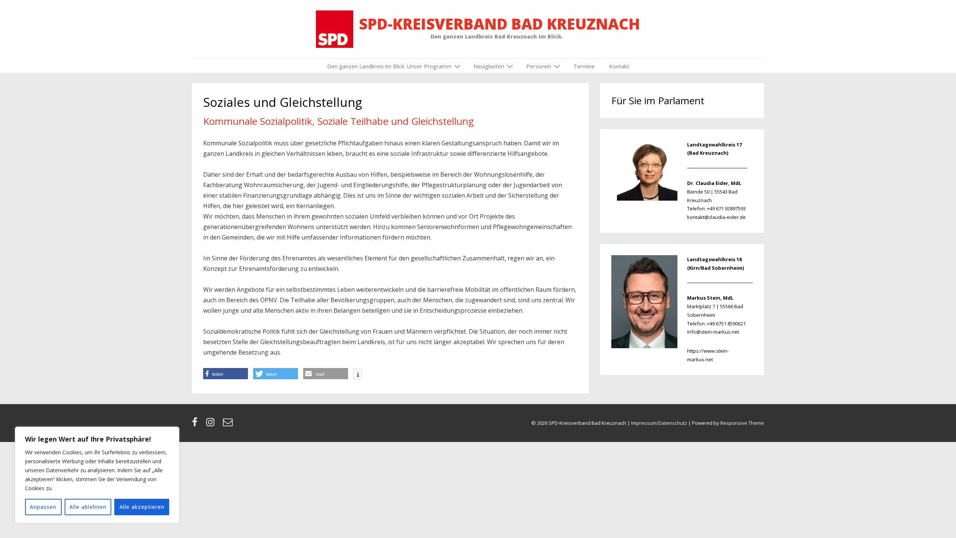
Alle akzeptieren (142, 506)
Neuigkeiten (489, 66)
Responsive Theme (742, 423)
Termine (584, 66)
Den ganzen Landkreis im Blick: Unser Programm (389, 66)
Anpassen (43, 506)
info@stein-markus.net (713, 331)
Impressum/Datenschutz (659, 423)
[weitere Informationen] (357, 374)
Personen (538, 66)
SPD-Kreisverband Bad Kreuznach (499, 23)
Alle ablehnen (87, 506)
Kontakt (619, 66)
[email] (229, 424)
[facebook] (196, 424)
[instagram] (211, 424)
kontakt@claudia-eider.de (716, 217)
